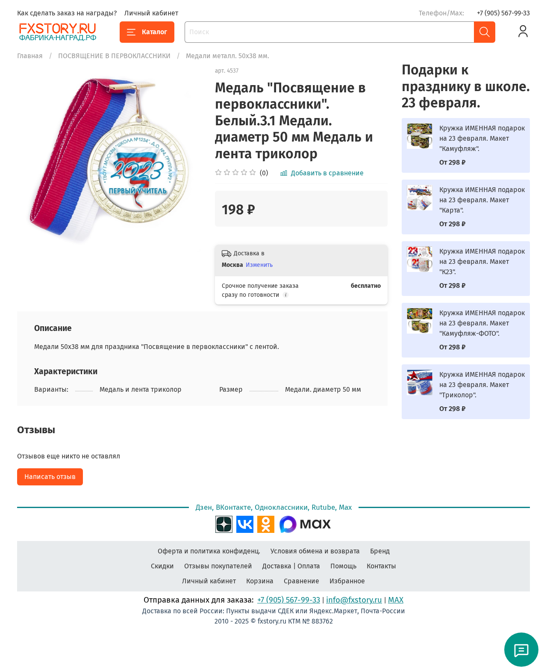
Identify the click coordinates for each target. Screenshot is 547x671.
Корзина (260, 581)
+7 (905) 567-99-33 (503, 13)
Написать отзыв (50, 477)
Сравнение (301, 581)
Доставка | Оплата (291, 566)
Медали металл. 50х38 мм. (227, 56)
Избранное (347, 581)
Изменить (259, 265)
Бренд (380, 551)
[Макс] (305, 523)
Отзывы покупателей (218, 566)
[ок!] (265, 523)
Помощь (343, 566)
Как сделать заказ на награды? (67, 13)
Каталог (154, 32)
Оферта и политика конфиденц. (209, 551)
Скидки (162, 566)
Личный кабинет (151, 13)
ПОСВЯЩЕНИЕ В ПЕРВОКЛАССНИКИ (114, 56)
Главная (30, 56)
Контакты (381, 566)
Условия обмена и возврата (315, 551)
